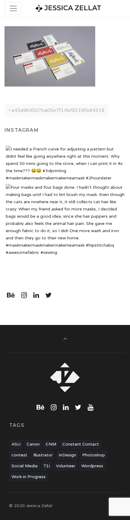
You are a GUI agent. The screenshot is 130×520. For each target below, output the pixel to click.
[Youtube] (90, 407)
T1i (47, 465)
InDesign (67, 455)
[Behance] (11, 295)
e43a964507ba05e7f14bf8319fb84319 (57, 110)
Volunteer (65, 465)
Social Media (24, 465)
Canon (33, 444)
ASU (16, 444)
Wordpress (92, 465)
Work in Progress (28, 476)
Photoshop (93, 455)
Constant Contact (80, 444)
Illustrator (43, 455)
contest (19, 455)
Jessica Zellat (72, 8)
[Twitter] (48, 295)
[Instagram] (24, 295)
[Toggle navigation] (13, 8)
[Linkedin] (36, 295)
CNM (51, 444)
